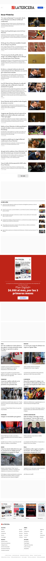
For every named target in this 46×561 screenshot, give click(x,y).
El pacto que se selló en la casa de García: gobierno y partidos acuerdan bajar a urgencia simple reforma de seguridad (11, 374)
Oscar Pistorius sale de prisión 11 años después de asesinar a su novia (14, 102)
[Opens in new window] (31, 517)
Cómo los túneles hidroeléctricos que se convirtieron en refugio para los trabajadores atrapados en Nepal (11, 450)
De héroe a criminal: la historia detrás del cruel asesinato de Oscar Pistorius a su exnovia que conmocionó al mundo (14, 71)
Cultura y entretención (29, 414)
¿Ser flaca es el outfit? (28, 474)
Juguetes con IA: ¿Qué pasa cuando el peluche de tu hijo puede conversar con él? (34, 468)
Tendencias (3, 379)
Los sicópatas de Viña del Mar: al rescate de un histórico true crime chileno (34, 442)
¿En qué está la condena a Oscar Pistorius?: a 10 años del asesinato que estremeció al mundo (14, 152)
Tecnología (3, 414)
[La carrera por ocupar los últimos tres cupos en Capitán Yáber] (34, 358)
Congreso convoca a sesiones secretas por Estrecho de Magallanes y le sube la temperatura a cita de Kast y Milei (10, 368)
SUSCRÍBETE (23, 298)
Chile (2, 343)
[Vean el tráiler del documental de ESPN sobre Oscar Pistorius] (36, 167)
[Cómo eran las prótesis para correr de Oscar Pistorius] (36, 35)
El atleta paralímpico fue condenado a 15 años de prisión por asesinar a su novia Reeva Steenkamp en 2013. (13, 143)
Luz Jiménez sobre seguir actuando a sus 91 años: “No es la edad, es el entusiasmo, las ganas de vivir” (34, 450)
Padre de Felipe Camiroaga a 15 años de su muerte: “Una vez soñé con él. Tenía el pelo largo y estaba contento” (20, 215)
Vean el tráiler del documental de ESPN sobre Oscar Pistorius (13, 164)
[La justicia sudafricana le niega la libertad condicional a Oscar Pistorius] (36, 143)
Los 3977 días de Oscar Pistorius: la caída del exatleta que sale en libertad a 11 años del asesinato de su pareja (13, 85)
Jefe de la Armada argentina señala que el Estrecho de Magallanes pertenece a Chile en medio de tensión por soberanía (19, 205)
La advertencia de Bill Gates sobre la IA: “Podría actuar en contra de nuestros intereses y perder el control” (11, 403)
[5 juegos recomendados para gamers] (11, 427)
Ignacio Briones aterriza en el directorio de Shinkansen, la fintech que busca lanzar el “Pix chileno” (20, 231)
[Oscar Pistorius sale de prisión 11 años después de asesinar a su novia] (36, 105)
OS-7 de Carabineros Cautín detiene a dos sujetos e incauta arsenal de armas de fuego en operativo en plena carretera (11, 348)
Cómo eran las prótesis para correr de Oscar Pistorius (13, 31)
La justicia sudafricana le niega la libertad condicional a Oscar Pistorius (12, 140)
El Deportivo (27, 379)
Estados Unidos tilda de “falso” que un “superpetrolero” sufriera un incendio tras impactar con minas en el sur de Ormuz (10, 469)
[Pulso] (18, 517)
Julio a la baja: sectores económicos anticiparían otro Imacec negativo (32, 367)
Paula (25, 447)
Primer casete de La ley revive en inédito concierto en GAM (33, 436)
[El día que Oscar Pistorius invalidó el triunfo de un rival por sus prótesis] (36, 47)
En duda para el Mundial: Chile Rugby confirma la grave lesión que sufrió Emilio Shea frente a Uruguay (34, 409)
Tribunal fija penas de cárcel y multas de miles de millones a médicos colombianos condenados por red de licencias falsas (19, 225)
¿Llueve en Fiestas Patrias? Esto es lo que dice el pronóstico (11, 408)
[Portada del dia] (23, 279)
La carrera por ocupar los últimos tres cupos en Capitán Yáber (34, 346)
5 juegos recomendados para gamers (11, 416)
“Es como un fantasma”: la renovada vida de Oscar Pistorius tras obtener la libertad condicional (13, 20)
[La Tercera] (6, 517)
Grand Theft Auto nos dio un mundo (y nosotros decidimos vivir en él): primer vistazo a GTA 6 (11, 437)
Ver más (23, 176)
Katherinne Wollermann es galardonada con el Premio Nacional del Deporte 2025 (34, 402)
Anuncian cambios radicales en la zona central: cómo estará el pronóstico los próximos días (10, 383)
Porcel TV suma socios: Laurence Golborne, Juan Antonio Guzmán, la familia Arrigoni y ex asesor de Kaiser (20, 210)
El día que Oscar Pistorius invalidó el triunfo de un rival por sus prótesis (13, 43)
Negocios (26, 343)
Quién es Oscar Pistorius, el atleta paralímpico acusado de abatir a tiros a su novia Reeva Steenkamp (14, 128)
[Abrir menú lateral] (2, 8)
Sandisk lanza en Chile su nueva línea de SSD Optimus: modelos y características (11, 442)
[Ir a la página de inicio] (23, 7)
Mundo (2, 447)
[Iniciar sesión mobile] (44, 7)
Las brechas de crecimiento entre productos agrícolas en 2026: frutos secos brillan (33, 373)
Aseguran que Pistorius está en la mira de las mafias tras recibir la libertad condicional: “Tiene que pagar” (13, 115)
